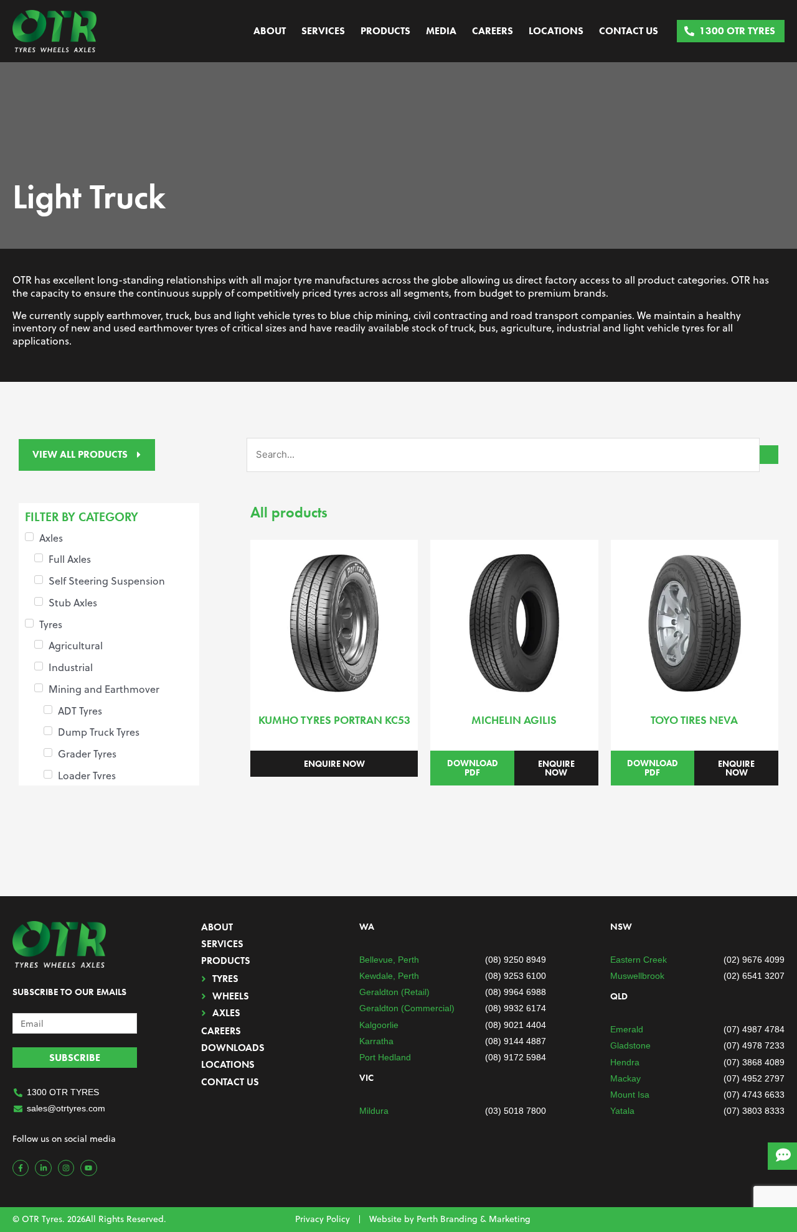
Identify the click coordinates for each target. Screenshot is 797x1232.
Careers (492, 31)
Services (323, 31)
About (269, 31)
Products (385, 31)
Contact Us (628, 31)
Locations (556, 31)
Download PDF (472, 767)
